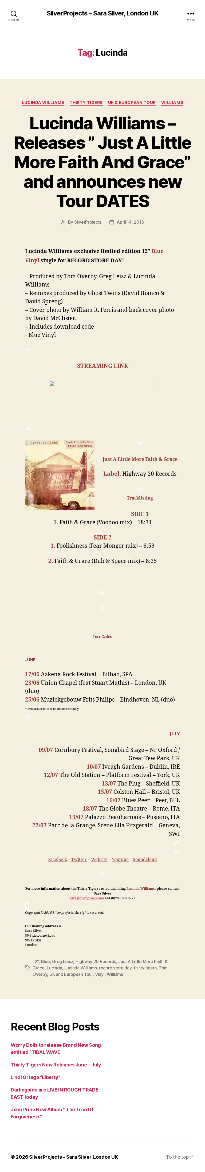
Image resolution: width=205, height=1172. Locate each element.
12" (36, 961)
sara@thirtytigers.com (87, 898)
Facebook (57, 859)
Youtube (120, 859)
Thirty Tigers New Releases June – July (56, 1065)
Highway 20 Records (96, 961)
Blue (45, 961)
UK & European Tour (132, 102)
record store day (115, 967)
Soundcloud (145, 859)
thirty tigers (145, 967)
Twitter (79, 859)
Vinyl (100, 974)
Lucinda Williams (43, 102)
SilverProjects (87, 222)
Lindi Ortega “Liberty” (35, 1077)
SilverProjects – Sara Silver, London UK (73, 1157)
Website (99, 859)
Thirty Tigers (86, 102)
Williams (172, 102)
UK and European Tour (71, 974)
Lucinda (54, 967)
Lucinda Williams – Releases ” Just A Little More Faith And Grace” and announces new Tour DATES (102, 162)
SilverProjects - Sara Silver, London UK (102, 13)
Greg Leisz (62, 961)
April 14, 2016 (130, 222)
